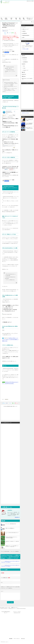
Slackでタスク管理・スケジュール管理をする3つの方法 (29, 128)
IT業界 (16, 18)
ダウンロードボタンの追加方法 (9, 85)
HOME (24, 55)
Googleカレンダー (25, 70)
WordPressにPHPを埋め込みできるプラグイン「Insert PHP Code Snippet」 (11, 537)
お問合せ (24, 18)
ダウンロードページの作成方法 (9, 84)
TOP (5, 607)
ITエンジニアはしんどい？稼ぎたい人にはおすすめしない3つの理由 (29, 120)
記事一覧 (20, 18)
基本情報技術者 (24, 33)
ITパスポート (25, 59)
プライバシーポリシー (17, 638)
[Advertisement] (17, 10)
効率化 (11, 18)
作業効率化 (24, 31)
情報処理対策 (6, 18)
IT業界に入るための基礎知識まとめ (10, 528)
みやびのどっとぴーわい (25, 112)
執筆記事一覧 (17, 517)
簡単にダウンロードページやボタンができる (11, 88)
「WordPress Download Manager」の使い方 (9, 82)
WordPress (6, 399)
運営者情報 (10, 638)
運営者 (23, 37)
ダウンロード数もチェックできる (9, 89)
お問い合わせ (23, 638)
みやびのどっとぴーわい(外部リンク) (30, 18)
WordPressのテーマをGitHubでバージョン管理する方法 (12, 542)
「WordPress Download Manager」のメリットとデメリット (10, 87)
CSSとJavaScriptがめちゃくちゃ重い (10, 90)
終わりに (4, 91)
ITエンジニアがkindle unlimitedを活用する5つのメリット (12, 533)
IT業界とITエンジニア (25, 29)
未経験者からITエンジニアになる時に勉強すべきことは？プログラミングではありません (12, 546)
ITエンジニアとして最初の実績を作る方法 (15, 551)
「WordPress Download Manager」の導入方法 (11, 83)
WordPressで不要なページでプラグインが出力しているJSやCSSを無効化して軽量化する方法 (10, 339)
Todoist (24, 68)
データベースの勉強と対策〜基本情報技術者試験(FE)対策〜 (29, 124)
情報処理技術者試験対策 (25, 35)
